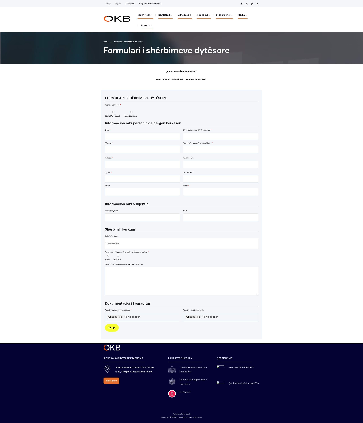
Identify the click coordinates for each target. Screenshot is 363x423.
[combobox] (181, 243)
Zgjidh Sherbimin (112, 236)
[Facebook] (241, 3)
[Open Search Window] (256, 3)
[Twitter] (246, 3)
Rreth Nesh (144, 14)
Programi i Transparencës (150, 3)
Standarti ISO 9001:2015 (241, 367)
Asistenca (129, 3)
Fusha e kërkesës (113, 105)
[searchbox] (182, 244)
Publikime (202, 14)
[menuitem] (146, 14)
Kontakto (111, 380)
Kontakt (145, 25)
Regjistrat (164, 14)
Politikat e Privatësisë (181, 414)
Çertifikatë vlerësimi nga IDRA (244, 383)
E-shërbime (223, 14)
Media (241, 14)
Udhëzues (183, 14)
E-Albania (185, 391)
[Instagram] (251, 3)
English (118, 3)
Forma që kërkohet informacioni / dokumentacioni (126, 252)
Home (106, 42)
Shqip (108, 3)
